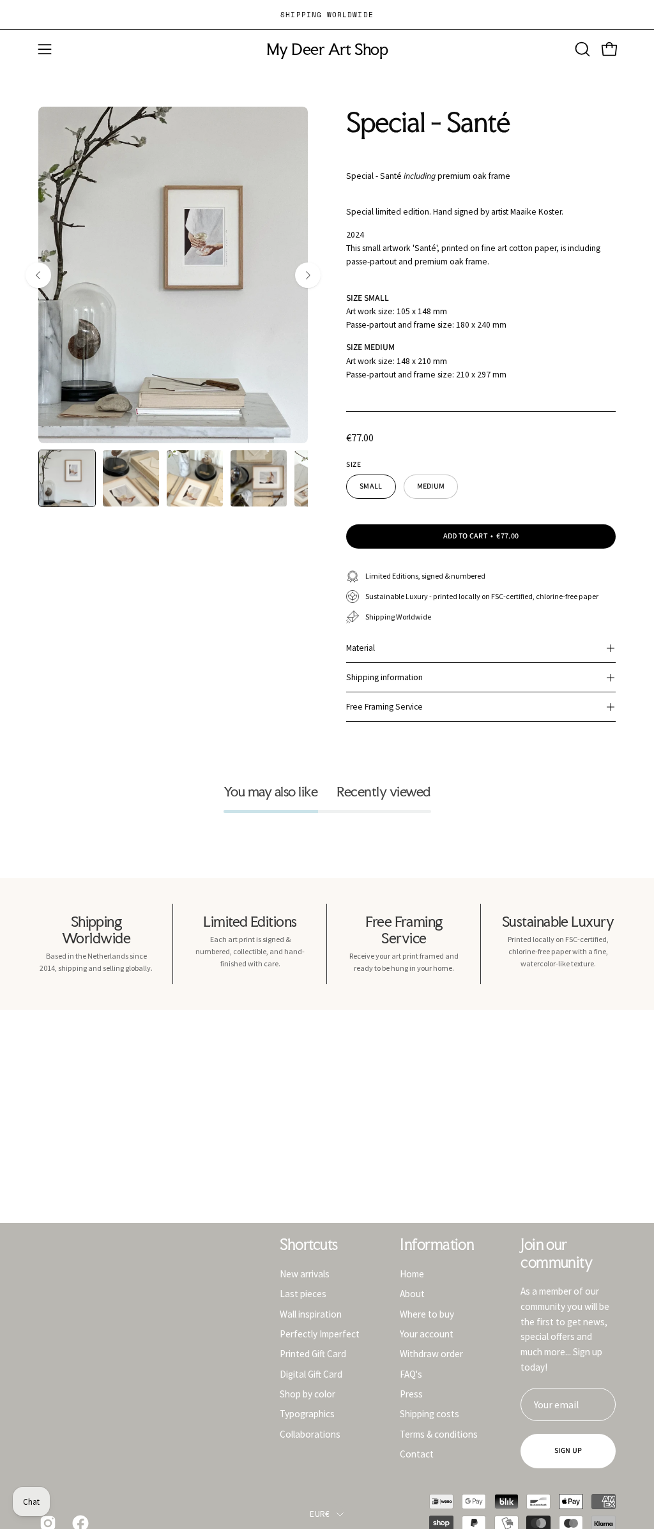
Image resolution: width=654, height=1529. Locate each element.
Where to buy (427, 1313)
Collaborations (310, 1433)
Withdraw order (431, 1354)
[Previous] (38, 275)
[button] (581, 49)
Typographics (307, 1414)
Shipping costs (429, 1414)
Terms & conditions (439, 1433)
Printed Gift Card (313, 1354)
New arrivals (305, 1274)
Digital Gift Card (311, 1373)
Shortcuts (309, 1245)
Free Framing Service (384, 706)
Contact (417, 1454)
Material (360, 648)
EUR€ (320, 1514)
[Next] (308, 275)
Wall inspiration (311, 1313)
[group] (327, 14)
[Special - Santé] (67, 478)
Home (412, 1274)
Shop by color (307, 1394)
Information (437, 1245)
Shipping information (384, 677)
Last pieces (303, 1294)
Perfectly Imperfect (320, 1334)
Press (411, 1394)
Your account (426, 1334)
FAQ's (411, 1373)
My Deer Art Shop (327, 49)
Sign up (568, 1450)
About (412, 1294)
